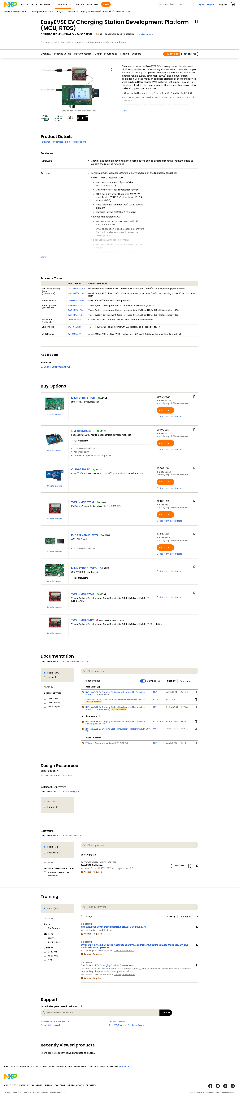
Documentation (82, 53)
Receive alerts (144, 34)
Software (68, 775)
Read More (124, 1066)
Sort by (171, 681)
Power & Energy (49, 1025)
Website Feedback (56, 1093)
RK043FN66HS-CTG (75, 328)
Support (136, 53)
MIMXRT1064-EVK (76, 293)
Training (124, 53)
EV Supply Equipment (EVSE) (56, 366)
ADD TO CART (165, 410)
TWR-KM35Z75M (75, 305)
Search (166, 1012)
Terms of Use (17, 1093)
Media (48, 1085)
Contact (60, 1085)
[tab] (111, 440)
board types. (73, 791)
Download (179, 866)
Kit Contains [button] (81, 440)
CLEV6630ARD (74, 319)
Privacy (7, 1093)
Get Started (190, 54)
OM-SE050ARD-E (76, 300)
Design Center (20, 11)
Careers (23, 1085)
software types (74, 835)
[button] (223, 4)
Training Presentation (124, 950)
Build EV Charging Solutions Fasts (126, 1025)
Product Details (62, 53)
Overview (46, 53)
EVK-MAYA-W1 (74, 334)
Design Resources (104, 53)
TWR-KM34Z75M (76, 310)
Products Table (61, 141)
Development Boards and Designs (47, 11)
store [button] (106, 4)
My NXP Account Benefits (82, 1085)
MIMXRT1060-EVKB (76, 288)
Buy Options (171, 54)
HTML (155, 721)
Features (45, 141)
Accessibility (42, 1093)
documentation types (78, 661)
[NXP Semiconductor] (10, 4)
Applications (79, 141)
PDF (161, 721)
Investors (36, 1085)
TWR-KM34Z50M (76, 315)
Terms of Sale (30, 1093)
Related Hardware (50, 775)
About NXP (10, 1085)
